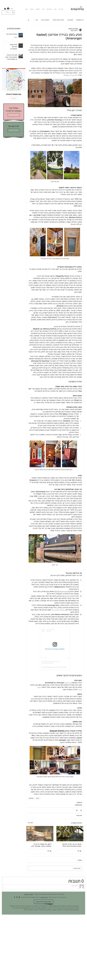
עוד (37, 20)
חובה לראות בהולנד (58, 20)
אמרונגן (31, 798)
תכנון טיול (70, 20)
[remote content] (55, 648)
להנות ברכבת (45, 20)
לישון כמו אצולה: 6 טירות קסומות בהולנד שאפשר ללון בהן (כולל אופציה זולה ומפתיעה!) (41, 845)
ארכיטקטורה (78, 805)
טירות (37, 798)
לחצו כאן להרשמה (28, 894)
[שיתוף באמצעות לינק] (77, 810)
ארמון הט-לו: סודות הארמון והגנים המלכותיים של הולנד (71, 845)
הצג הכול (30, 822)
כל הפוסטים (79, 20)
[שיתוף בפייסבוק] (81, 810)
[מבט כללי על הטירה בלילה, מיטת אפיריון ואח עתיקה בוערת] (39, 833)
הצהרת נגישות (44, 897)
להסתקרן (79, 802)
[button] (5, 9)
